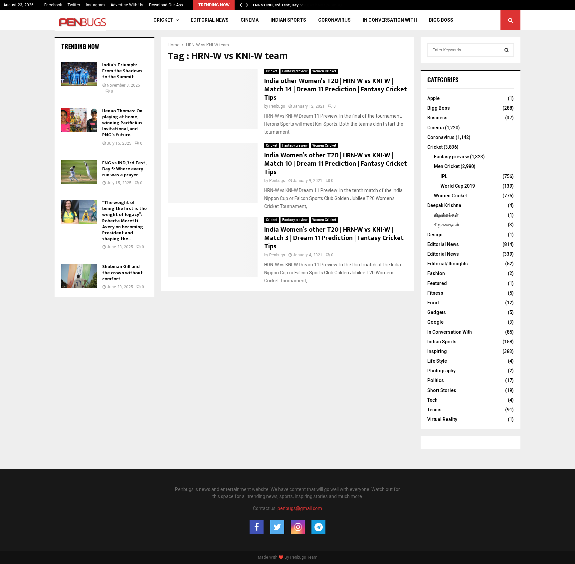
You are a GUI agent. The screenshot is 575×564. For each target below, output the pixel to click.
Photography (441, 370)
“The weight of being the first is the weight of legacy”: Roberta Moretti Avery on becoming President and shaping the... (124, 221)
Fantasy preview (294, 71)
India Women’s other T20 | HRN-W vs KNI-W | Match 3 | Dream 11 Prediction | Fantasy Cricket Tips (334, 238)
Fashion (436, 273)
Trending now (80, 46)
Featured (437, 283)
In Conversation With (390, 20)
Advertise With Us (126, 5)
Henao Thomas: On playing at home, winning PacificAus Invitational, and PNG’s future (122, 123)
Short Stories (441, 390)
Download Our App (166, 5)
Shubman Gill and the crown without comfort (122, 272)
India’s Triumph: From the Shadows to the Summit (122, 71)
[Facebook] (257, 527)
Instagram (95, 5)
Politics (435, 380)
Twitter (74, 5)
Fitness (435, 293)
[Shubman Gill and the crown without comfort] (79, 276)
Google (435, 322)
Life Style (437, 361)
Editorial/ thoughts (447, 263)
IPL (444, 176)
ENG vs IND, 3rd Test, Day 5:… (279, 5)
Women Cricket (324, 71)
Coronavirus (334, 20)
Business (437, 117)
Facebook (53, 5)
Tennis (434, 409)
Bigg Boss (441, 20)
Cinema (250, 20)
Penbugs (277, 106)
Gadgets (436, 312)
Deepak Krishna (444, 205)
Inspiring (437, 351)
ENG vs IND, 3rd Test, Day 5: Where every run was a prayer (124, 169)
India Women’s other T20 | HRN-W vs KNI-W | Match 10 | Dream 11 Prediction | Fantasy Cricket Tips (335, 164)
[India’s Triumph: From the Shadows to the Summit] (79, 74)
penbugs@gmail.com (300, 508)
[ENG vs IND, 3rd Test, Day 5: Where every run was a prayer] (79, 172)
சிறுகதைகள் (446, 224)
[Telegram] (318, 527)
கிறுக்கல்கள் (446, 215)
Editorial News (210, 20)
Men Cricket (447, 166)
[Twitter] (277, 527)
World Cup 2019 (458, 186)
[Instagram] (298, 527)
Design (435, 234)
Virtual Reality (442, 419)
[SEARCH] (506, 50)
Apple (433, 98)
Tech (432, 400)
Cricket (163, 20)
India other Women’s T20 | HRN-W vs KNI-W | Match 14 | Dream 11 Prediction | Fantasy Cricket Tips (335, 89)
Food (433, 302)
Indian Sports (288, 20)
